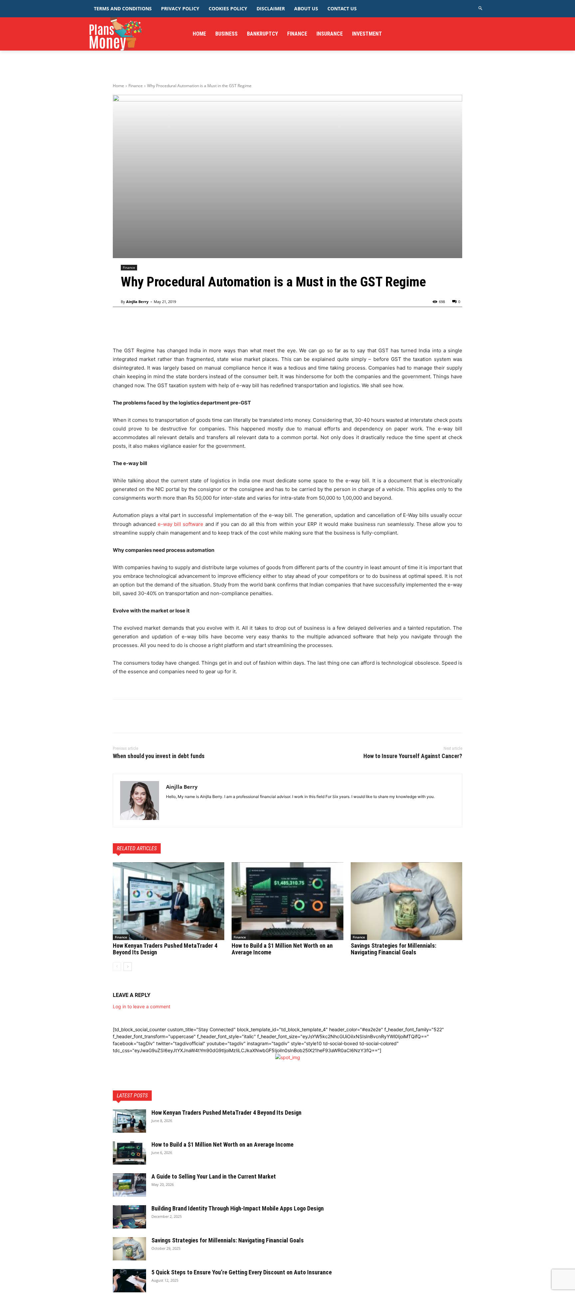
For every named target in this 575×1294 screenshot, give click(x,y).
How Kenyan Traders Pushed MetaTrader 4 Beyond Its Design (165, 949)
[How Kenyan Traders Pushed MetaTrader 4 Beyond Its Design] (168, 901)
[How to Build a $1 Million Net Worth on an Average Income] (287, 901)
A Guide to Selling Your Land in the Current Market (213, 1176)
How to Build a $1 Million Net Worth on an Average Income (282, 949)
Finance (135, 85)
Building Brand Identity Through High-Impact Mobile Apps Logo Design (237, 1208)
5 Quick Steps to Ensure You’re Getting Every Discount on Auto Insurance (241, 1272)
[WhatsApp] (165, 716)
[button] (481, 8)
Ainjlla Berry (137, 301)
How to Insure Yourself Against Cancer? (412, 755)
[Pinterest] (150, 716)
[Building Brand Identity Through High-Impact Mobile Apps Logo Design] (129, 1216)
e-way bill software (181, 524)
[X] (134, 716)
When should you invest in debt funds (159, 755)
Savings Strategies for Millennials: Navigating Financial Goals (393, 949)
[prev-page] (117, 966)
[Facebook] (119, 716)
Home (118, 85)
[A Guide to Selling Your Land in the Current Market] (129, 1185)
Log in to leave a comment (141, 1006)
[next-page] (127, 966)
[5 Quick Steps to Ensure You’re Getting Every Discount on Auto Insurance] (129, 1280)
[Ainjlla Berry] (139, 800)
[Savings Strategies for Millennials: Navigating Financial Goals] (406, 901)
